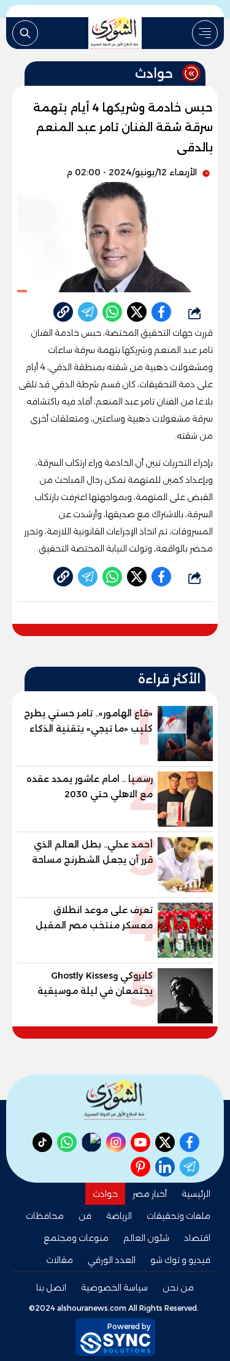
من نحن (178, 1287)
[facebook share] (161, 312)
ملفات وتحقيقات (178, 1215)
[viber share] (88, 312)
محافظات (45, 1215)
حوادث (105, 1193)
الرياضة (119, 1215)
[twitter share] (137, 312)
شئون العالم (146, 1237)
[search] (25, 33)
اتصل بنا (51, 1287)
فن (85, 1215)
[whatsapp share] (112, 312)
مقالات (59, 1259)
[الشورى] (115, 33)
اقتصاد (197, 1237)
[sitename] (115, 1100)
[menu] (205, 33)
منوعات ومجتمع (76, 1237)
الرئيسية (196, 1193)
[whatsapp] (63, 312)
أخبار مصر (149, 1193)
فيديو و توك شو (180, 1259)
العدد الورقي (112, 1259)
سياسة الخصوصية (114, 1287)
